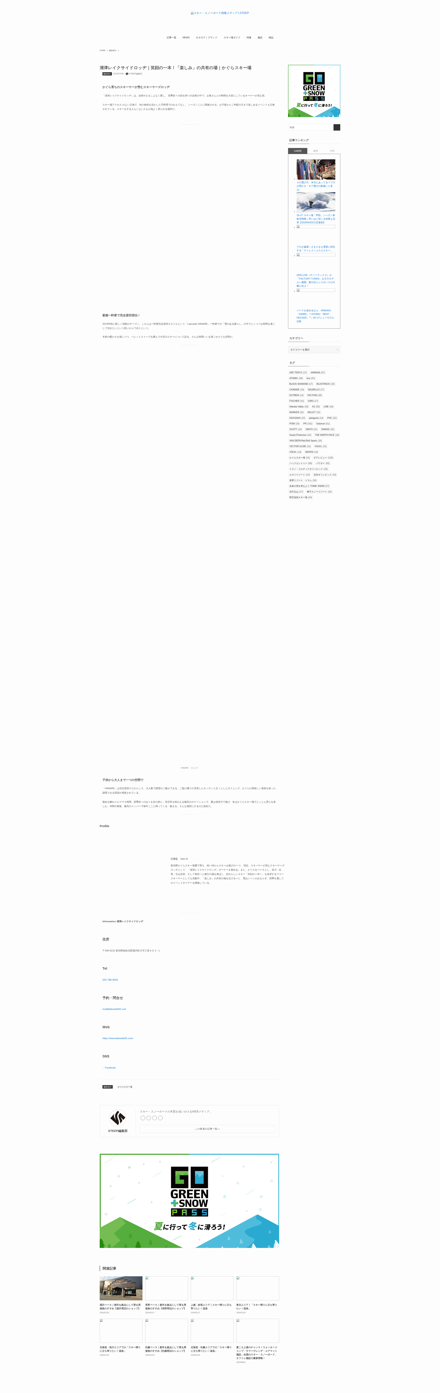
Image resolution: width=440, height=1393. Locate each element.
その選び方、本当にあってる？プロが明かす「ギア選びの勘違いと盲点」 (316, 186)
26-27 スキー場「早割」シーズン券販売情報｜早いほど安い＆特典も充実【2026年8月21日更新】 (316, 219)
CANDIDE (296, 389)
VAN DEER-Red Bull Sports (305, 440)
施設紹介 (107, 74)
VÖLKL (295, 452)
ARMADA (318, 372)
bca (311, 378)
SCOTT (295, 429)
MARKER (296, 412)
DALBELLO (316, 389)
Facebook (110, 1067)
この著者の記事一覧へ (207, 1128)
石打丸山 (296, 491)
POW (294, 423)
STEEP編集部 (118, 1131)
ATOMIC (296, 378)
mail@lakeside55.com (114, 1009)
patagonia (316, 418)
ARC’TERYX (298, 372)
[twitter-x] (148, 1118)
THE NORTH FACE (327, 435)
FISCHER (296, 401)
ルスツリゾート (299, 474)
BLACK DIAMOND (301, 384)
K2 (316, 406)
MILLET (314, 412)
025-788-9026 (110, 979)
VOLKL (321, 446)
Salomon (323, 423)
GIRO (313, 401)
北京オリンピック (325, 474)
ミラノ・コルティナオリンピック (308, 469)
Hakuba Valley (298, 406)
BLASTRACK (326, 384)
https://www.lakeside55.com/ (117, 1038)
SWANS (327, 429)
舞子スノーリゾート (319, 491)
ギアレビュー (323, 457)
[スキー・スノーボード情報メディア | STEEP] (220, 17)
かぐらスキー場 (125, 1087)
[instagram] (154, 1118)
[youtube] (160, 1118)
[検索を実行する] (336, 127)
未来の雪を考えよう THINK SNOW (309, 486)
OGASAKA (297, 418)
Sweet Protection (300, 435)
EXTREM (296, 395)
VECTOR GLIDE (300, 446)
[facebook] (143, 1118)
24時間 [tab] (297, 151)
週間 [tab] (315, 151)
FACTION (314, 395)
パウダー (322, 463)
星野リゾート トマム (302, 480)
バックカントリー (300, 463)
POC (332, 418)
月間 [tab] (332, 151)
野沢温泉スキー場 (300, 497)
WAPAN (311, 452)
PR (307, 423)
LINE (328, 406)
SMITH (311, 429)
